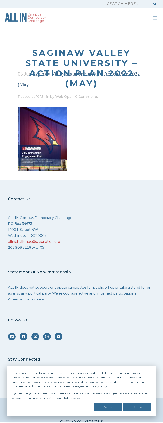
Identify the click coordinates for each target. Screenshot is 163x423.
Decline (137, 407)
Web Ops (63, 97)
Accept (108, 407)
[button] (155, 17)
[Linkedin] (12, 336)
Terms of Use (93, 421)
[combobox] (127, 3)
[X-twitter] (35, 336)
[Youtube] (58, 336)
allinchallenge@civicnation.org (34, 242)
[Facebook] (23, 336)
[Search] (154, 3)
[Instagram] (47, 336)
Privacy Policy (70, 421)
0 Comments (86, 97)
